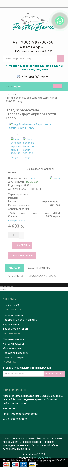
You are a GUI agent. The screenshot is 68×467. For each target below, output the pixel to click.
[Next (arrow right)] (4, 289)
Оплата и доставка (23, 438)
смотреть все (16, 220)
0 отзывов (32, 168)
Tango (32, 178)
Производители (13, 315)
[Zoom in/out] (11, 286)
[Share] (4, 286)
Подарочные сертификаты (20, 319)
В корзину (23, 245)
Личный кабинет (13, 339)
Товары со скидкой (15, 328)
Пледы (14, 94)
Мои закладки (12, 348)
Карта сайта (11, 324)
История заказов (14, 343)
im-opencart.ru (42, 458)
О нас (6, 438)
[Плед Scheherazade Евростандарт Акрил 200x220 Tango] (34, 126)
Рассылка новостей (15, 352)
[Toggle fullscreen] (8, 286)
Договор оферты (30, 441)
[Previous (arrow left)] (1, 289)
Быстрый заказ (23, 255)
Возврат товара (13, 357)
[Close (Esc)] (1, 286)
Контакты (43, 438)
